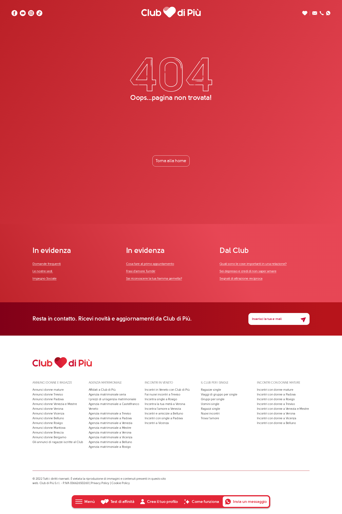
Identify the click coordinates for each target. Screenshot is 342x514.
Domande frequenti (46, 264)
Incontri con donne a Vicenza (276, 418)
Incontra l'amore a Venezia (163, 409)
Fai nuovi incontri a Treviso (162, 394)
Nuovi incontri (210, 413)
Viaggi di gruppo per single (219, 394)
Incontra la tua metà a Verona (165, 404)
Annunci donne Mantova (48, 428)
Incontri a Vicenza (157, 423)
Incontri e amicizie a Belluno (164, 413)
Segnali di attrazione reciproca (240, 278)
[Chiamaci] (322, 12)
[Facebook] (14, 12)
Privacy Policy (100, 483)
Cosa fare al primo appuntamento (150, 264)
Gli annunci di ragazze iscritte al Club (57, 442)
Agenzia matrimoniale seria (107, 394)
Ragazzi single (210, 409)
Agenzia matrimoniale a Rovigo (110, 447)
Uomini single (210, 404)
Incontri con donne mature (275, 389)
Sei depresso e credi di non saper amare (247, 271)
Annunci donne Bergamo (49, 437)
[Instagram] (31, 12)
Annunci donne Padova (48, 399)
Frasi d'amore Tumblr (140, 271)
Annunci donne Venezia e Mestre (54, 404)
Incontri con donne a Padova (276, 394)
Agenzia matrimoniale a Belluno (110, 442)
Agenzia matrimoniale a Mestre (110, 428)
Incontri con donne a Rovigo (276, 399)
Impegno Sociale (44, 278)
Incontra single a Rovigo (161, 399)
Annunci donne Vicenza (48, 413)
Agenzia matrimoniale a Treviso (110, 413)
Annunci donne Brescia (48, 432)
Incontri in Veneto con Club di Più (167, 389)
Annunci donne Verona (47, 409)
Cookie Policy (120, 483)
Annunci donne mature (48, 389)
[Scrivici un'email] (314, 12)
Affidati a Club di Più (102, 389)
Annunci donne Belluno (48, 418)
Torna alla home (171, 160)
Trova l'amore (210, 418)
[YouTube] (23, 12)
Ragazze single (211, 389)
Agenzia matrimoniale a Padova (110, 418)
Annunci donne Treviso (47, 394)
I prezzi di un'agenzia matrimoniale (112, 399)
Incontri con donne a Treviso (276, 404)
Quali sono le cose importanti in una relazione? (253, 264)
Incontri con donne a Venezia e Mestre (283, 409)
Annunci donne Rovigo (47, 423)
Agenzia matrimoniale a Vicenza (110, 437)
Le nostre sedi (42, 271)
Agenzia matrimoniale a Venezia (110, 423)
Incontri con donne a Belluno (276, 423)
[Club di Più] (171, 12)
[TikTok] (39, 12)
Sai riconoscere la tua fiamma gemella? (154, 278)
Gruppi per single (212, 399)
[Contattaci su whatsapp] (328, 12)
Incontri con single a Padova (164, 418)
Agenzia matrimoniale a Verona (110, 432)
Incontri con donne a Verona (276, 413)
